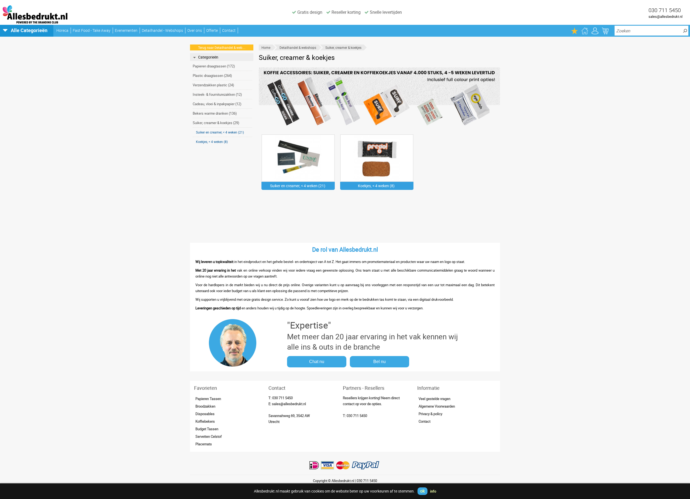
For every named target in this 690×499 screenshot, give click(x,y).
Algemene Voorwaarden (437, 406)
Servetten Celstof (208, 436)
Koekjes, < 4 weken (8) (212, 141)
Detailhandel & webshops (298, 47)
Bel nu (379, 361)
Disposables (205, 413)
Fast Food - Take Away (92, 30)
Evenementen (126, 30)
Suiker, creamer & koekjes (343, 47)
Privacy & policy (430, 413)
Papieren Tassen (208, 398)
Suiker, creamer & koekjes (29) (216, 122)
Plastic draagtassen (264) (212, 75)
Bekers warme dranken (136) (215, 113)
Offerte (212, 30)
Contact (229, 30)
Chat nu (316, 361)
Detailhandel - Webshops (162, 30)
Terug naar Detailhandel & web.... (222, 47)
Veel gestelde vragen (434, 398)
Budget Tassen (206, 428)
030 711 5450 (282, 397)
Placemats (203, 444)
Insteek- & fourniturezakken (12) (217, 94)
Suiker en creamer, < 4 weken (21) (220, 132)
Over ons (194, 30)
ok (422, 491)
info (433, 491)
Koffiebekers (205, 421)
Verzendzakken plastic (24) (213, 85)
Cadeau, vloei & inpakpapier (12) (217, 103)
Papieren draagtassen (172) (214, 66)
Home (265, 47)
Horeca (62, 30)
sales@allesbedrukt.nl (665, 16)
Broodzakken (205, 406)
